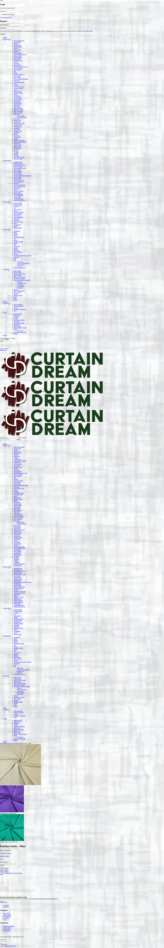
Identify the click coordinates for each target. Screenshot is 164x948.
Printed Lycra (17, 192)
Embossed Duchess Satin (20, 66)
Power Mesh (17, 169)
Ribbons (16, 249)
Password (3, 11)
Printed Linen (17, 177)
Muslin (15, 94)
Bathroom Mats (18, 314)
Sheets (15, 329)
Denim (15, 62)
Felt (15, 71)
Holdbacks (20, 287)
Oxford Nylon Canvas (20, 274)
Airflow (16, 43)
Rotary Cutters (18, 252)
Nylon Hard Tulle (22, 117)
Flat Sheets (20, 330)
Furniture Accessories (19, 268)
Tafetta (15, 297)
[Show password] (23, 11)
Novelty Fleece (18, 214)
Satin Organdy (18, 126)
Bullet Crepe (17, 50)
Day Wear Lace (18, 60)
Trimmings (16, 257)
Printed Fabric (7, 915)
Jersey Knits (17, 209)
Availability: (3, 853)
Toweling (16, 152)
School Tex (17, 128)
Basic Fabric (6, 913)
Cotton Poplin (17, 53)
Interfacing (16, 80)
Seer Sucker (17, 136)
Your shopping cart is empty (7, 338)
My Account (6, 931)
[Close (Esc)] (5, 941)
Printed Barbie (17, 174)
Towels (16, 334)
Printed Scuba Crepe (19, 180)
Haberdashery (7, 916)
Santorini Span (18, 125)
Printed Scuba (17, 179)
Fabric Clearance (18, 68)
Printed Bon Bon (18, 163)
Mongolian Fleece (18, 212)
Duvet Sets (17, 321)
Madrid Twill (17, 91)
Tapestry (16, 307)
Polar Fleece (17, 215)
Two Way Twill (18, 159)
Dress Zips (20, 261)
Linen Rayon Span (19, 86)
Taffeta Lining (17, 148)
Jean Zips (19, 266)
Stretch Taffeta (18, 145)
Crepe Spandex (18, 57)
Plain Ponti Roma (18, 111)
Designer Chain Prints (20, 185)
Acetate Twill (17, 42)
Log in (12, 14)
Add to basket (4, 868)
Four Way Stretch (18, 74)
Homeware (17, 324)
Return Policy (7, 929)
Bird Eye (16, 48)
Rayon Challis (17, 171)
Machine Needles (18, 241)
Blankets (16, 317)
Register (3, 34)
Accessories (17, 231)
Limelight (16, 85)
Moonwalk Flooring (19, 291)
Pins (15, 245)
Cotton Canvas (18, 272)
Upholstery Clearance (19, 309)
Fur (15, 208)
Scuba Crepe (17, 129)
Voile (15, 298)
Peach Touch (17, 100)
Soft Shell (16, 220)
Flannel (16, 73)
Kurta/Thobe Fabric (19, 82)
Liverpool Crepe (18, 88)
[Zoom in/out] (0, 941)
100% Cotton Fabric (19, 40)
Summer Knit (17, 146)
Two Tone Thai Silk (19, 157)
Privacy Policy (7, 927)
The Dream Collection (20, 332)
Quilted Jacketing (18, 217)
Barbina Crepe (18, 46)
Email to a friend (4, 856)
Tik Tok (16, 151)
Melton (16, 211)
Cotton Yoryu (17, 56)
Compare (2, 946)
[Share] (4, 941)
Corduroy (16, 206)
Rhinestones (17, 251)
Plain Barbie (17, 102)
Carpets (16, 318)
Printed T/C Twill (18, 191)
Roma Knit (17, 218)
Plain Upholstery (18, 304)
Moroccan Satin (18, 93)
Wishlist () (3, 350)
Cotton (15, 235)
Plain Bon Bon (18, 103)
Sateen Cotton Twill (19, 123)
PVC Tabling (17, 292)
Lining (15, 89)
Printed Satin (17, 197)
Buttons (16, 234)
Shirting (16, 139)
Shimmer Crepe (18, 131)
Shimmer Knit (17, 137)
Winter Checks (18, 228)
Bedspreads (17, 315)
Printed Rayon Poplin (19, 200)
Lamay (15, 83)
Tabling (16, 294)
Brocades (16, 183)
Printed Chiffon (18, 166)
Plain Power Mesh (19, 109)
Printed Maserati (18, 194)
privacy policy (89, 31)
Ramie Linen (17, 120)
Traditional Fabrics (19, 198)
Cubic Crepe (17, 59)
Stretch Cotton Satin (19, 140)
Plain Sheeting (17, 275)
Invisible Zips (20, 264)
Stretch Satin (17, 143)
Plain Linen (17, 105)
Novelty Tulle (21, 116)
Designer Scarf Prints (19, 186)
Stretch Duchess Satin (19, 142)
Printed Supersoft (18, 182)
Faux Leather (17, 70)
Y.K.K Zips (17, 246)
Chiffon (16, 51)
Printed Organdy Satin (20, 168)
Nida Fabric (17, 96)
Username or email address (8, 8)
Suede (15, 223)
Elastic (15, 240)
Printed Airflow (18, 172)
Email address (4, 25)
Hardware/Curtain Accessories (22, 280)
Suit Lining (17, 188)
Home (1, 743)
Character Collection (19, 320)
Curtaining (6, 918)
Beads (15, 232)
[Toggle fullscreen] (2, 941)
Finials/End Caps (21, 283)
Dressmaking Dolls (19, 237)
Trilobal (16, 154)
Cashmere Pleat (18, 205)
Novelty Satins (18, 97)
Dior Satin (16, 63)
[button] (3, 939)
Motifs (15, 243)
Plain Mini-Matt (18, 108)
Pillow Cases (17, 326)
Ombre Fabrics (18, 99)
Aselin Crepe (17, 45)
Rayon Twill (17, 122)
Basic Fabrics (7, 743)
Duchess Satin (17, 65)
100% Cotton (17, 271)
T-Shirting (16, 155)
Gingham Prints (18, 162)
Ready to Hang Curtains (20, 327)
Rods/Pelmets (20, 286)
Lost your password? (5, 17)
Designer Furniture (19, 323)
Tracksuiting (17, 225)
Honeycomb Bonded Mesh (21, 79)
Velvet (15, 226)
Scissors (16, 254)
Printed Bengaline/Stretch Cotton (22, 175)
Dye (15, 238)
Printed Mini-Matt (18, 195)
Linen (5, 919)
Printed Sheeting (18, 295)
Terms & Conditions (8, 926)
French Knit (17, 76)
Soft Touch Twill (18, 221)
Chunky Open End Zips (23, 263)
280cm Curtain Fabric (19, 277)
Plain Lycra (17, 106)
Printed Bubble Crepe (19, 165)
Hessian (16, 289)
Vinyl (15, 311)
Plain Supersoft (18, 113)
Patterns (16, 248)
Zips (15, 260)
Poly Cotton (17, 119)
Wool (15, 258)
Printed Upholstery (19, 306)
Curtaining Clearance (19, 278)
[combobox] (23, 437)
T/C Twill (16, 149)
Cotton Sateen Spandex (20, 54)
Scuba (15, 134)
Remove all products (10, 946)
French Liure (17, 77)
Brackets (19, 281)
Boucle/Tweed (18, 203)
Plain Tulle (16, 114)
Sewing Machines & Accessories (22, 255)
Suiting (16, 189)
